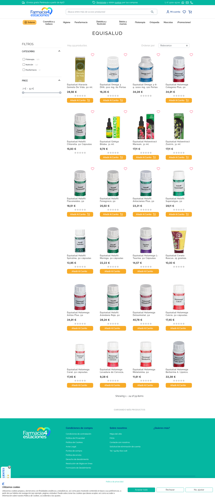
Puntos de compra (74, 451)
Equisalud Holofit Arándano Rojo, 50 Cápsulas (110, 315)
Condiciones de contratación (78, 434)
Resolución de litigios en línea (79, 463)
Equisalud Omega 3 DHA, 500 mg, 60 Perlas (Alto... (113, 87)
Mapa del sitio (116, 434)
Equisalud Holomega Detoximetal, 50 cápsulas (144, 315)
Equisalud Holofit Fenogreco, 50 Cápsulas (109, 201)
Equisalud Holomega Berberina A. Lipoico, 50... (177, 372)
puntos (118, 2)
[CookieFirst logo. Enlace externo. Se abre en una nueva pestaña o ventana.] (3, 484)
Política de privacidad (114, 482)
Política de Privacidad (75, 438)
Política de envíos (73, 455)
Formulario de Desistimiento (78, 468)
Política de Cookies (74, 442)
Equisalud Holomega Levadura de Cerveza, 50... (112, 372)
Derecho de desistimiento (77, 459)
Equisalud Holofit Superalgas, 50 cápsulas (175, 201)
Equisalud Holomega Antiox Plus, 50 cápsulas (78, 315)
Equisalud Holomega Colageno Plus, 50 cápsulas (177, 87)
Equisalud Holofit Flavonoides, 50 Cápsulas (76, 201)
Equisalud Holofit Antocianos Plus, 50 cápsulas (143, 201)
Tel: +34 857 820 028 (118, 451)
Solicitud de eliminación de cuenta (125, 446)
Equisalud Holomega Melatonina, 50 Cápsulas (144, 372)
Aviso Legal (71, 446)
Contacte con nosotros (120, 442)
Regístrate (101, 2)
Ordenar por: (148, 45)
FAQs (112, 438)
